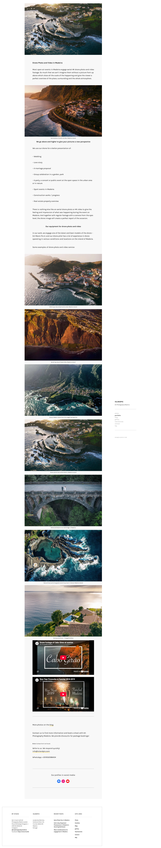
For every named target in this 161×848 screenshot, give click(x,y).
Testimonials (119, 421)
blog (51, 725)
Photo (117, 413)
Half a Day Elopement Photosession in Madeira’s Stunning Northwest (61, 825)
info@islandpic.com (41, 751)
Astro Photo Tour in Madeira (62, 820)
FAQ (116, 426)
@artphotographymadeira (19, 829)
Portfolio (118, 415)
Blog (116, 417)
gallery (117, 419)
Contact (117, 424)
